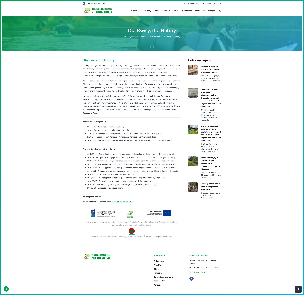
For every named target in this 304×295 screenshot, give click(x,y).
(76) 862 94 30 (192, 4)
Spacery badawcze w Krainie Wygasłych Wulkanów (210, 186)
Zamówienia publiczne (182, 11)
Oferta (156, 11)
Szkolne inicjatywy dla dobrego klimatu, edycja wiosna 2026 (210, 69)
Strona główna (130, 36)
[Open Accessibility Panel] (298, 289)
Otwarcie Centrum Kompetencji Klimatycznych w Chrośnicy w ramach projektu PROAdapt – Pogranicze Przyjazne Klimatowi (211, 98)
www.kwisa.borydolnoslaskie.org (120, 202)
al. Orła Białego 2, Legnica (211, 4)
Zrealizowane (154, 36)
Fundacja (166, 11)
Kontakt (211, 11)
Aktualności (136, 11)
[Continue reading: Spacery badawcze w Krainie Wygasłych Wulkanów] (193, 187)
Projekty (147, 11)
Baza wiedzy (200, 11)
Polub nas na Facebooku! (95, 4)
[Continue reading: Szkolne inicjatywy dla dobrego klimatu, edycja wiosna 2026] (193, 70)
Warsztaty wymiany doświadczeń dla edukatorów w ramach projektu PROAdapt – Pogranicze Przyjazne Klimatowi (211, 133)
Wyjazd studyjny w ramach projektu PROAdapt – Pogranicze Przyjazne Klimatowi (211, 163)
